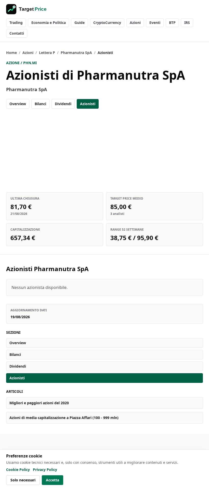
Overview (17, 103)
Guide (79, 22)
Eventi (154, 22)
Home (11, 52)
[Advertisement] (104, 150)
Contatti (16, 33)
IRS (187, 22)
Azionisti (87, 103)
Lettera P (47, 52)
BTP (172, 22)
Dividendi (63, 103)
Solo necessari (22, 480)
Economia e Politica (48, 22)
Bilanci (40, 103)
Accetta (52, 480)
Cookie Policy (18, 469)
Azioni (135, 22)
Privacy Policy (45, 469)
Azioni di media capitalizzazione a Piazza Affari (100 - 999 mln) (64, 417)
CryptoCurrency (107, 22)
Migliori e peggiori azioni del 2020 (39, 402)
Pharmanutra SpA (76, 52)
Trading (16, 22)
